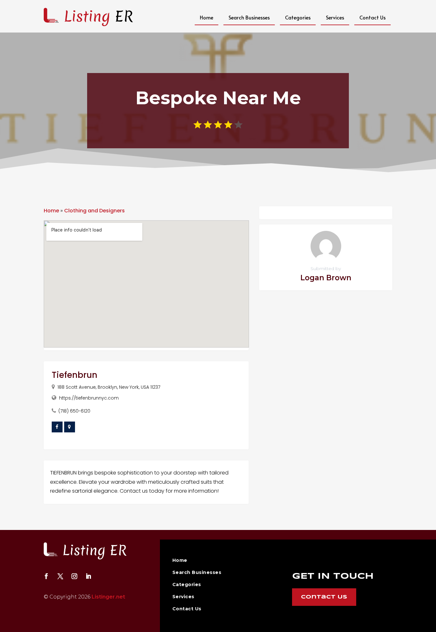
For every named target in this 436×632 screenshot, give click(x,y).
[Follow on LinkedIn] (88, 576)
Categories (298, 17)
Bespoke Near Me (218, 98)
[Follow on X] (60, 576)
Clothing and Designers (94, 210)
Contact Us (372, 17)
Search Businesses (249, 17)
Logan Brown (325, 277)
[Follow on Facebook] (46, 576)
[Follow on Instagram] (74, 576)
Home (206, 17)
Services (335, 17)
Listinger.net (108, 597)
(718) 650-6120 (74, 411)
